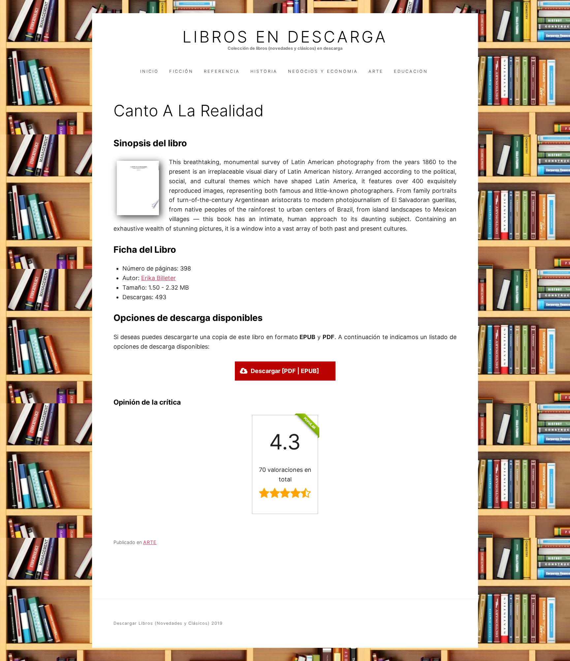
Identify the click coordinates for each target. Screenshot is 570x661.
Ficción (181, 71)
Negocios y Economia (323, 71)
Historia (263, 71)
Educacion (411, 71)
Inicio (149, 71)
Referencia (222, 71)
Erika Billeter (158, 277)
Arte (375, 71)
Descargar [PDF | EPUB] (285, 370)
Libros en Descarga (285, 37)
